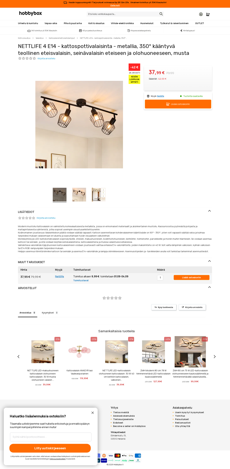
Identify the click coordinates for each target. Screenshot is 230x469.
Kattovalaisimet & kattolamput (62, 38)
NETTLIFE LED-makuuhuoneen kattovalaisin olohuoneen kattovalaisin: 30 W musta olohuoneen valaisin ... (43, 375)
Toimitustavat (81, 280)
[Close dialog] (92, 412)
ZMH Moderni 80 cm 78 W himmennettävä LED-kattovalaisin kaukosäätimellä (153, 373)
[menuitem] (28, 23)
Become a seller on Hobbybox (129, 426)
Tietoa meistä (121, 412)
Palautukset (182, 419)
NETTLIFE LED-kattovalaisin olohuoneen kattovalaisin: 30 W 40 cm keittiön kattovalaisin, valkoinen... (116, 375)
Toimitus (180, 416)
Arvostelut (27, 288)
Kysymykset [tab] (48, 312)
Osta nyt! (115, 5)
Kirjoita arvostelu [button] (193, 307)
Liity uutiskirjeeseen (50, 448)
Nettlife (59, 276)
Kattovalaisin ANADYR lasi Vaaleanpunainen (80, 372)
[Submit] (160, 13)
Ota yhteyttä (182, 426)
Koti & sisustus (24, 38)
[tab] (115, 212)
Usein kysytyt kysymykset (189, 412)
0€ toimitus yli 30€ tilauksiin (44, 30)
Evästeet (118, 423)
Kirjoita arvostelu (46, 217)
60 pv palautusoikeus (92, 30)
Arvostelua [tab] (25, 312)
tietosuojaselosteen (58, 459)
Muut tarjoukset (31, 262)
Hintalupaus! (188, 30)
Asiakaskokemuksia (124, 416)
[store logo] (30, 13)
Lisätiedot (26, 212)
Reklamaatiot (183, 423)
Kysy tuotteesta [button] (165, 307)
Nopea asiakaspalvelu (141, 30)
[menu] (115, 23)
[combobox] (125, 14)
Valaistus (39, 38)
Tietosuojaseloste (123, 419)
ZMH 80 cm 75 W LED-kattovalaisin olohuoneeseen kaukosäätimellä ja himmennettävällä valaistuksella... (190, 373)
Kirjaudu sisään (201, 14)
